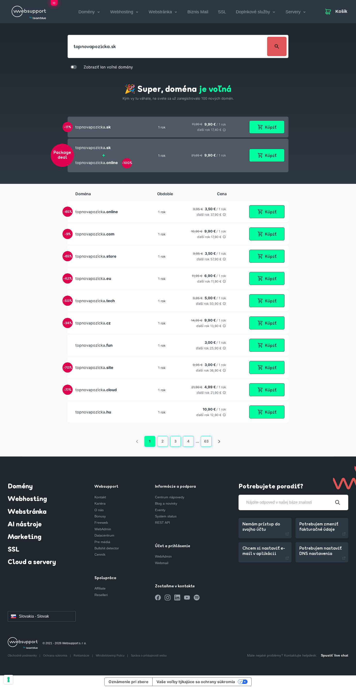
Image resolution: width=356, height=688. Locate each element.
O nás (99, 510)
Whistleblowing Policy (110, 655)
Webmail (161, 563)
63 (206, 441)
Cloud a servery (32, 562)
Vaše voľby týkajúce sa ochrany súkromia (195, 681)
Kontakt (100, 497)
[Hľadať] (337, 502)
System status (166, 516)
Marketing (24, 537)
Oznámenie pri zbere (128, 681)
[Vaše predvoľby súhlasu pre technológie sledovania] (8, 679)
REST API (162, 522)
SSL (222, 11)
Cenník (99, 554)
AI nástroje (25, 525)
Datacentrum (104, 535)
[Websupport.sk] (29, 10)
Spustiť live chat (334, 655)
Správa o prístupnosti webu (149, 655)
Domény (20, 487)
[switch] (74, 67)
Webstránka (27, 512)
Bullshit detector (106, 548)
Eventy (160, 510)
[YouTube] (187, 597)
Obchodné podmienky (23, 655)
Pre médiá (102, 542)
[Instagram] (167, 597)
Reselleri (101, 595)
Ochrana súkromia (55, 655)
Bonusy (100, 516)
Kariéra (100, 503)
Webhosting (27, 499)
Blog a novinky (166, 503)
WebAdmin (102, 529)
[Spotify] (197, 597)
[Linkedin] (177, 597)
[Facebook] (158, 597)
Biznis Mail (197, 11)
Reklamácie (82, 655)
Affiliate (100, 588)
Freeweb (101, 522)
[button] (178, 127)
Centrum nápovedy (169, 497)
